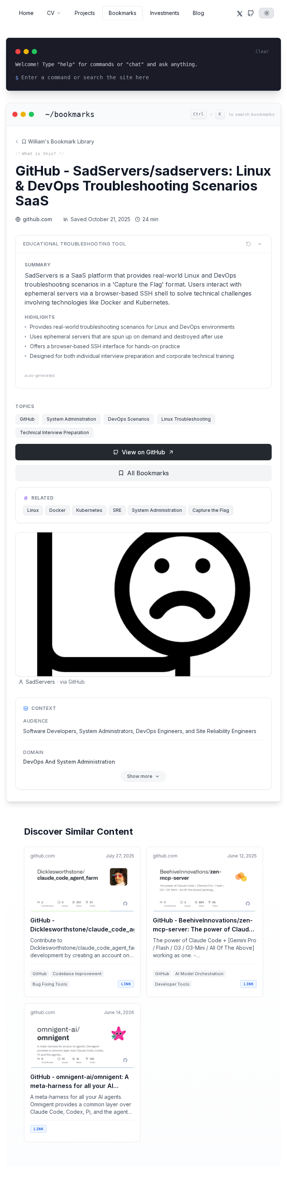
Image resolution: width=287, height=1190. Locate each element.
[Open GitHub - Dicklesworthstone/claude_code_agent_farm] (82, 922)
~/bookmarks (70, 114)
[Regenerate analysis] (248, 244)
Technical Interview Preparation (54, 432)
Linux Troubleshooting (186, 419)
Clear (262, 51)
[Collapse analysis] (260, 244)
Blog (198, 13)
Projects (85, 13)
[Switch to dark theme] (266, 13)
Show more (139, 776)
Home (26, 13)
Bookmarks (122, 13)
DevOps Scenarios (128, 419)
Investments (164, 13)
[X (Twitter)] (239, 13)
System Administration (71, 419)
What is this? (39, 153)
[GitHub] (251, 13)
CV (51, 13)
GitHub (27, 419)
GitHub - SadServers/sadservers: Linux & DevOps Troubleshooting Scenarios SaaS (143, 186)
